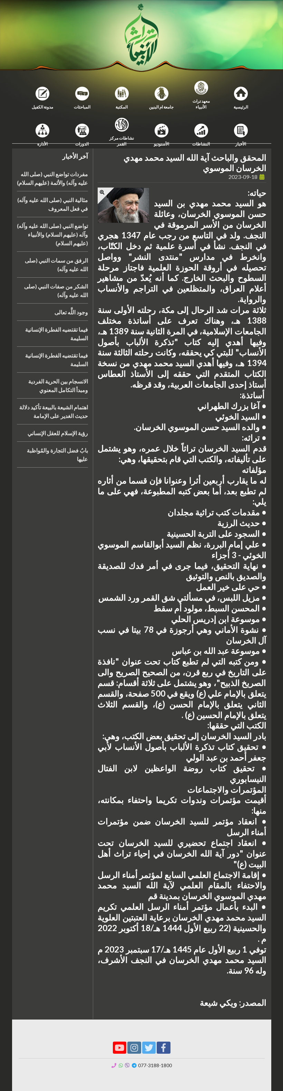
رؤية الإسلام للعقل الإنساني (58, 433)
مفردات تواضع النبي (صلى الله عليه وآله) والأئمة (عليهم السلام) (52, 178)
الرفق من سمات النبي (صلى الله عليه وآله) (56, 264)
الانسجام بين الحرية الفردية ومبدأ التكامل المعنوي (58, 385)
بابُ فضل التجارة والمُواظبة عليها (57, 454)
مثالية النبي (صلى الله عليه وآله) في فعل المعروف (52, 204)
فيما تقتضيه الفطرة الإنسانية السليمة (56, 333)
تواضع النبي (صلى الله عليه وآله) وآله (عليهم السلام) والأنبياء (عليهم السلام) (52, 234)
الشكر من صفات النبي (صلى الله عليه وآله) (56, 290)
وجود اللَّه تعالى (71, 312)
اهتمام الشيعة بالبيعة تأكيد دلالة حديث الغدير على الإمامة (53, 411)
